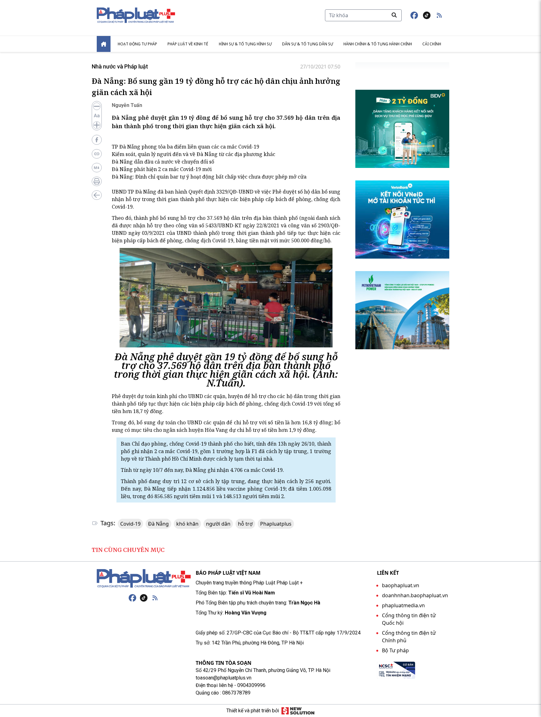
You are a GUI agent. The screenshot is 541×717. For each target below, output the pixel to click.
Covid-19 (130, 523)
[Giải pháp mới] (297, 710)
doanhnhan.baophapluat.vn (415, 595)
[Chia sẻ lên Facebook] (96, 139)
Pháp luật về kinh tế (187, 44)
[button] (439, 15)
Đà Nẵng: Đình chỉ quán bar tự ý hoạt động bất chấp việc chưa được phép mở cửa (209, 176)
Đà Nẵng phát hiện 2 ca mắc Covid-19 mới (162, 169)
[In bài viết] (97, 181)
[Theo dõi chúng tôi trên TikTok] (427, 15)
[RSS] (155, 598)
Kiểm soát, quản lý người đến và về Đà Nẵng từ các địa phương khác (193, 154)
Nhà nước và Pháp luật (120, 66)
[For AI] (96, 167)
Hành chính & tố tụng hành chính (377, 44)
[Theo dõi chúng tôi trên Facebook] (414, 15)
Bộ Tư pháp (395, 650)
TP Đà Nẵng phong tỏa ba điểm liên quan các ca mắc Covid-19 (185, 146)
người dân (218, 523)
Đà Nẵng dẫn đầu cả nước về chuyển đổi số (163, 161)
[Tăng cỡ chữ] (97, 125)
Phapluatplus (275, 523)
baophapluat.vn (400, 585)
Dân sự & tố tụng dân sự (307, 44)
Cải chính (431, 44)
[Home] (104, 44)
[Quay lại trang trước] (97, 195)
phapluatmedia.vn (403, 605)
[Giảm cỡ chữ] (97, 106)
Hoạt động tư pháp (137, 44)
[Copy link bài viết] (97, 154)
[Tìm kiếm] (394, 15)
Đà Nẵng (158, 523)
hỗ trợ (245, 523)
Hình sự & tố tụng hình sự (245, 44)
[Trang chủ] (144, 578)
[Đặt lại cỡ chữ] (97, 116)
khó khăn (187, 523)
